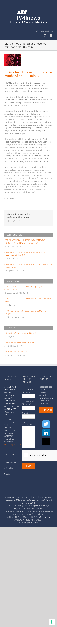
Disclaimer (11, 462)
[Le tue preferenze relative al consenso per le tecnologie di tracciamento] (52, 622)
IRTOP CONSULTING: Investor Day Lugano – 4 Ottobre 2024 (25, 287)
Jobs (8, 474)
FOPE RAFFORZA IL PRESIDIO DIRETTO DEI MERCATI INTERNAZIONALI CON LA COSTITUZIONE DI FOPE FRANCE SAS (25, 241)
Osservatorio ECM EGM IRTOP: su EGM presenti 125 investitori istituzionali (28, 265)
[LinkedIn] (46, 432)
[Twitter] (46, 424)
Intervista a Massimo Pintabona (19, 342)
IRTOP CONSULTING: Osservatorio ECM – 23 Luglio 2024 (27, 300)
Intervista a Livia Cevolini (15, 352)
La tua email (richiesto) (28, 402)
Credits (9, 468)
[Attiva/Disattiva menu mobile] (51, 35)
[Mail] (46, 441)
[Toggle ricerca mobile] (45, 35)
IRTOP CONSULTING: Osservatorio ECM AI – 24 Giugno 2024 (26, 312)
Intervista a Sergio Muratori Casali (20, 333)
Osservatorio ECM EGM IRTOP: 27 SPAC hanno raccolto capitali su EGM (25, 253)
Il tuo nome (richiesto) (27, 391)
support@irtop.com (13, 444)
